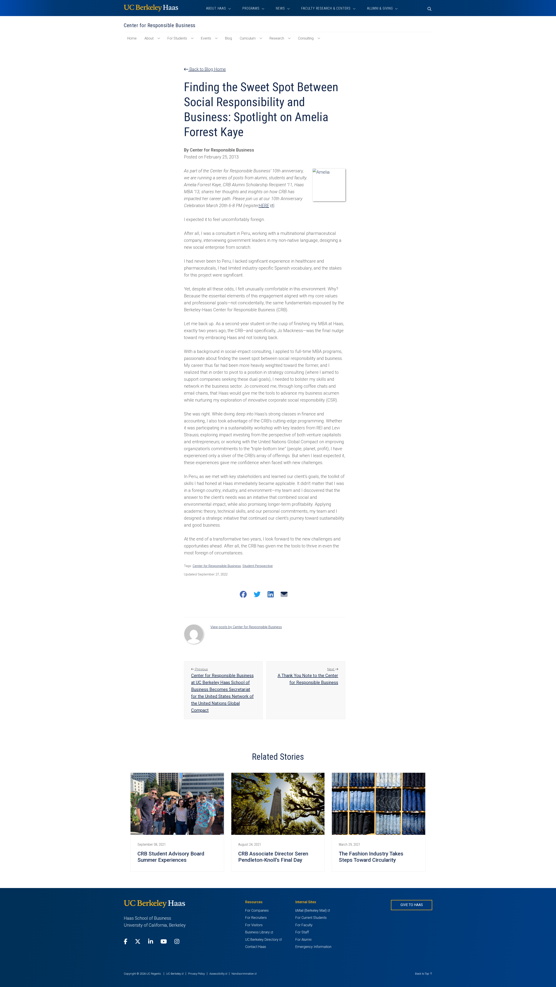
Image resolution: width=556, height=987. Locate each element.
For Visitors (254, 925)
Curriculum (248, 38)
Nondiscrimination (244, 973)
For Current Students (311, 918)
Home (133, 40)
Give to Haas (411, 905)
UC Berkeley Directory (263, 940)
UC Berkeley (175, 973)
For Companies (257, 910)
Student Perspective (257, 566)
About (149, 38)
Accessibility (218, 973)
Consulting (306, 38)
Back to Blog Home (207, 69)
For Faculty (304, 925)
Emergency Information (313, 947)
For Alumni (303, 940)
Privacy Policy (196, 973)
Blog (228, 38)
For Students (177, 38)
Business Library (259, 932)
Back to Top (422, 973)
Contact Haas (255, 947)
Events (206, 38)
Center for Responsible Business (217, 566)
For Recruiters (256, 918)
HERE (266, 205)
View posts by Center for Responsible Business (246, 627)
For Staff (302, 932)
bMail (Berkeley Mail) (312, 910)
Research (277, 38)
